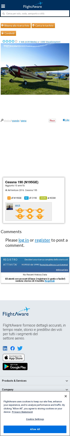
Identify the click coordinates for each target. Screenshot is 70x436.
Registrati (50, 281)
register (42, 239)
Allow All (35, 429)
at (48, 198)
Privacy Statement (22, 412)
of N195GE (15, 198)
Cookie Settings (35, 419)
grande (15, 121)
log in (23, 239)
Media (7, 121)
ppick (17, 205)
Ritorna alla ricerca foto (16, 25)
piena (23, 121)
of (31, 198)
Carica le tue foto (44, 25)
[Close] (66, 396)
